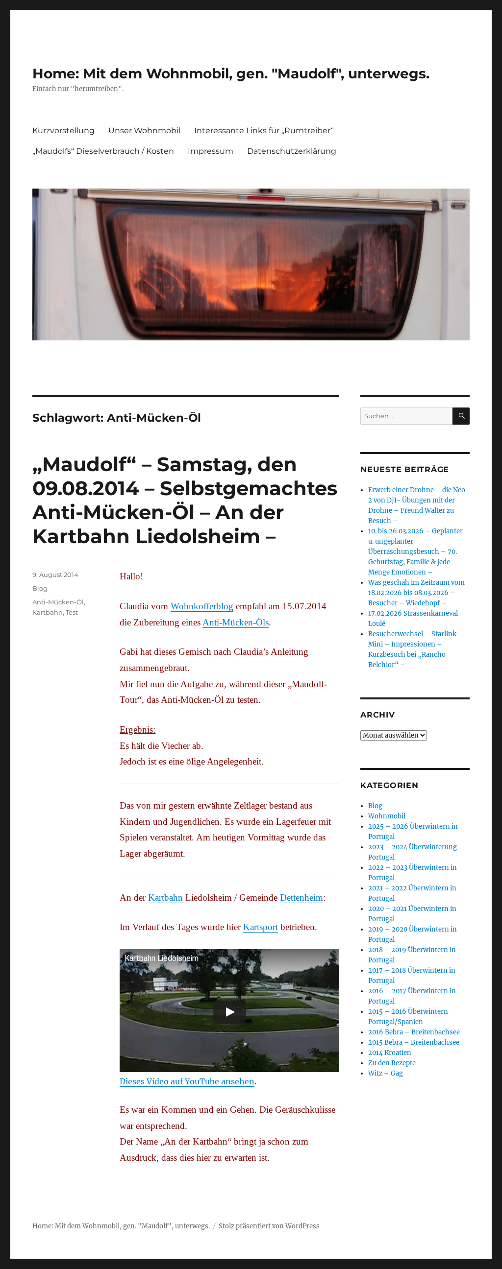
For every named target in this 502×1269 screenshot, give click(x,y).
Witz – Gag (385, 1073)
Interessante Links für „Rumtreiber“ (264, 130)
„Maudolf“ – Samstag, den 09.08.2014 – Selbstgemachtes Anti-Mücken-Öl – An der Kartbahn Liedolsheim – (184, 500)
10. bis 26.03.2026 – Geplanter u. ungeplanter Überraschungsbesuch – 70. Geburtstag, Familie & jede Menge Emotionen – (415, 551)
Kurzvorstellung (63, 130)
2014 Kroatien (389, 1053)
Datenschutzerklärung (291, 151)
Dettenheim (301, 897)
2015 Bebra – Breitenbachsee (413, 1042)
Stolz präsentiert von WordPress (269, 1226)
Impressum (210, 151)
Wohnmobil (386, 816)
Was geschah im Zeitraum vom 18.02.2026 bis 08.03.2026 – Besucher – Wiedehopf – (416, 592)
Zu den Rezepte (392, 1063)
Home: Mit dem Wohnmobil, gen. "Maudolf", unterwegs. (230, 73)
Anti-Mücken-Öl (58, 602)
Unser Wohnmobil (144, 130)
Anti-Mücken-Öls (235, 622)
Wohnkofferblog (202, 606)
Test (72, 612)
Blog (40, 588)
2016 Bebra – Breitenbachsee (414, 1032)
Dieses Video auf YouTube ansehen (187, 1081)
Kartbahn (165, 897)
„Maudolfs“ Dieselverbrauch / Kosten (103, 151)
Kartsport (260, 927)
